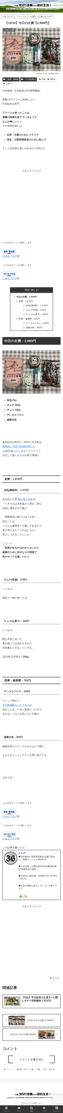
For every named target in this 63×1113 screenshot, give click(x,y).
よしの (22, 852)
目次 (27, 289)
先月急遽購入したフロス (15, 705)
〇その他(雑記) (30, 79)
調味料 (52, 79)
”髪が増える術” (25, 499)
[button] (56, 662)
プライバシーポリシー (31, 1103)
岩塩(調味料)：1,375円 (37, 305)
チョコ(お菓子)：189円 (37, 314)
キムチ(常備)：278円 (36, 310)
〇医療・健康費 (12, 79)
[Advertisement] (31, 204)
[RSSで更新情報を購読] (25, 896)
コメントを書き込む (31, 1059)
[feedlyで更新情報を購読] (20, 896)
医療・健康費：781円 (29, 319)
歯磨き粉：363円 (34, 327)
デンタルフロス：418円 (37, 323)
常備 (43, 79)
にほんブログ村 (11, 256)
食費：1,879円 (26, 301)
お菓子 (8, 84)
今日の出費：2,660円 (26, 297)
